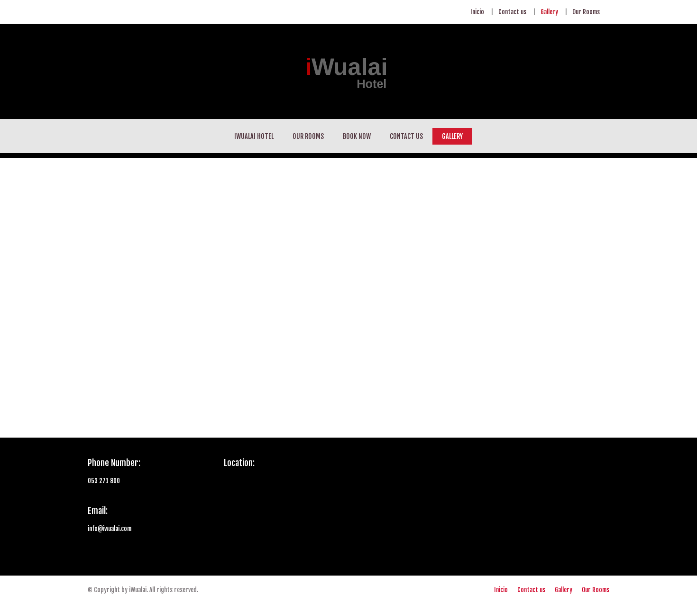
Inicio (477, 12)
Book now (357, 136)
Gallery (549, 12)
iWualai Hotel (254, 136)
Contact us (512, 12)
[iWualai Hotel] (348, 71)
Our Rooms (586, 12)
